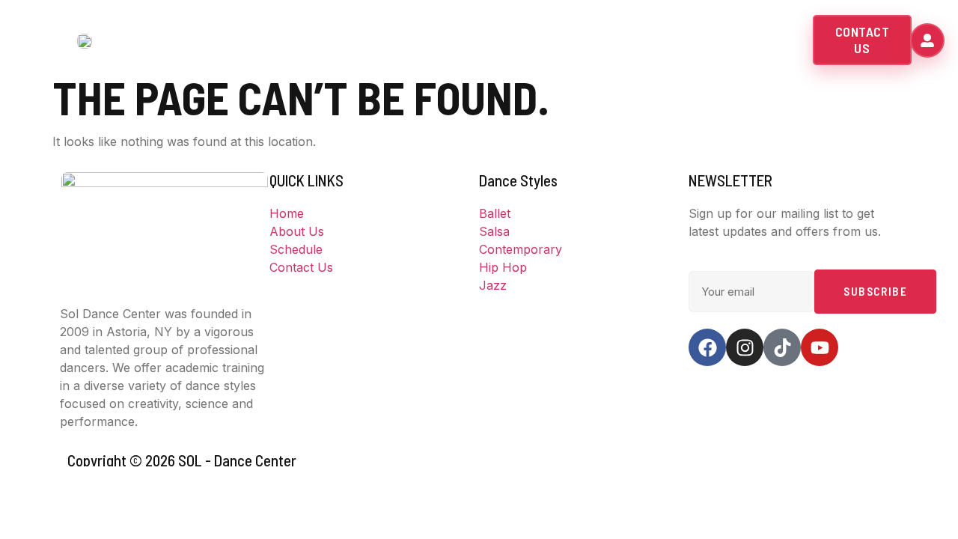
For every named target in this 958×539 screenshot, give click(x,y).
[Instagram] (744, 347)
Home (340, 40)
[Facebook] (707, 347)
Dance (494, 40)
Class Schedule (599, 40)
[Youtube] (819, 347)
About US (406, 40)
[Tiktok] (782, 347)
